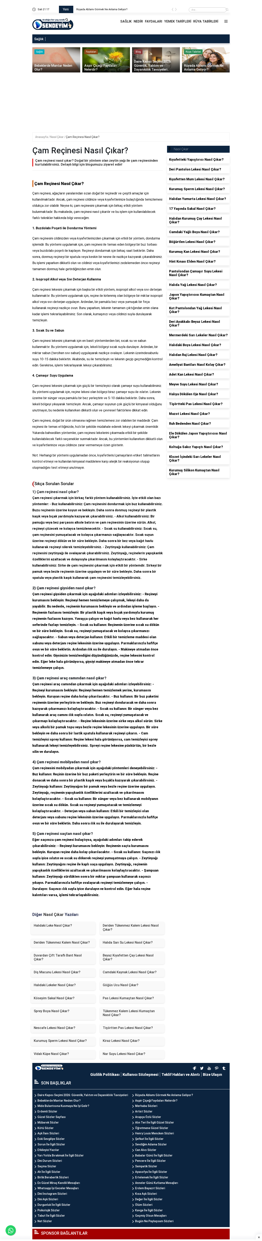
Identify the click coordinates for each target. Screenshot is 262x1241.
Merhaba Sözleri (146, 1106)
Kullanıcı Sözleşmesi (140, 1074)
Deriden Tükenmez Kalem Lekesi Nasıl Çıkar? (131, 927)
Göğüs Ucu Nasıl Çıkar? (120, 985)
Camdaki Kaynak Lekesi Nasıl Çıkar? (130, 972)
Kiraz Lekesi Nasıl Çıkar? (121, 1041)
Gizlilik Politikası (105, 1074)
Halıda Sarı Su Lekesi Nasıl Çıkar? (128, 942)
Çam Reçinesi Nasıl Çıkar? (82, 137)
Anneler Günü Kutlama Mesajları (156, 1183)
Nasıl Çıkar (57, 137)
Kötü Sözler (45, 1128)
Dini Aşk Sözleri (47, 1199)
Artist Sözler (143, 1111)
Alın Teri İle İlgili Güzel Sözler (154, 1122)
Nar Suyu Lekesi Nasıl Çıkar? (124, 1054)
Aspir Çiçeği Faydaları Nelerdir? (156, 1100)
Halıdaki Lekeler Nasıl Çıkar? (55, 985)
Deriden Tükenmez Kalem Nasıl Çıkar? (62, 942)
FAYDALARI (153, 21)
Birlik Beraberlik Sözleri (53, 1177)
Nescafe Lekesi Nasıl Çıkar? (54, 1028)
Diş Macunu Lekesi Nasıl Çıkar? (57, 972)
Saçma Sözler (46, 1166)
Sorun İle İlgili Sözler (51, 1144)
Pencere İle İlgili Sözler (150, 1160)
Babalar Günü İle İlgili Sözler (154, 1155)
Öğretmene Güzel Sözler (151, 1128)
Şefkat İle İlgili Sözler (149, 1139)
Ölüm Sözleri (143, 1204)
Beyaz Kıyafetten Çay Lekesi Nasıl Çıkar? (128, 957)
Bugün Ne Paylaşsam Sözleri (154, 1221)
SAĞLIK (126, 21)
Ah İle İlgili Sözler (48, 1171)
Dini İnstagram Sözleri (52, 1193)
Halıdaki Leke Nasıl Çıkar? (53, 925)
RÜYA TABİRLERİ (205, 21)
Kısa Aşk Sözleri (146, 1193)
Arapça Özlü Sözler (148, 1117)
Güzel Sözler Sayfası (51, 1117)
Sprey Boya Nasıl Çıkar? (51, 1011)
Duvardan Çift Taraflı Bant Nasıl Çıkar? (58, 957)
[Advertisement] (131, 103)
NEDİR (138, 21)
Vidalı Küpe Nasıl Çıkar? (51, 1054)
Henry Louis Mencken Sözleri (154, 1133)
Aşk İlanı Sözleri (48, 1133)
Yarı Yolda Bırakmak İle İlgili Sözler (60, 1155)
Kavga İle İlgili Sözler (149, 1210)
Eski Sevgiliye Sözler (51, 1139)
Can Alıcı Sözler (145, 1150)
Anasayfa (42, 137)
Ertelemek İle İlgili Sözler (151, 1177)
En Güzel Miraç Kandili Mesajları (58, 1183)
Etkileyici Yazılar (48, 1150)
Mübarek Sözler (48, 1122)
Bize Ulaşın (212, 1074)
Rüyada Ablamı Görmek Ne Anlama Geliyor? (164, 1095)
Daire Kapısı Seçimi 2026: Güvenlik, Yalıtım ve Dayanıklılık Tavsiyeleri (116, 9)
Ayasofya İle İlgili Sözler (151, 1171)
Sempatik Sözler (146, 1166)
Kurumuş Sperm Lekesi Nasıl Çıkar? (60, 1041)
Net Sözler (44, 1221)
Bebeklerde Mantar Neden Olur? (59, 1100)
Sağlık (38, 39)
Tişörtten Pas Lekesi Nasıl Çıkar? (128, 1028)
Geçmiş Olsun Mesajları (151, 1215)
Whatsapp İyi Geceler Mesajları (58, 1188)
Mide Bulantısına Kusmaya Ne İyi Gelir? (63, 1106)
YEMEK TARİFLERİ (177, 21)
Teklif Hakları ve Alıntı (180, 1074)
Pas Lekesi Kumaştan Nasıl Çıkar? (128, 998)
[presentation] (172, 10)
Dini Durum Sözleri (49, 1160)
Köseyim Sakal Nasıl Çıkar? (54, 998)
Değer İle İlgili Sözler (149, 1199)
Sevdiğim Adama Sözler (151, 1144)
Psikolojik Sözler (48, 1210)
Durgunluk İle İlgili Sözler (53, 1204)
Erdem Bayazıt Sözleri (150, 1188)
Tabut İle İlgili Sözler (51, 1215)
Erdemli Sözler (47, 1111)
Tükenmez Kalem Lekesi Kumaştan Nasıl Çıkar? (129, 1013)
